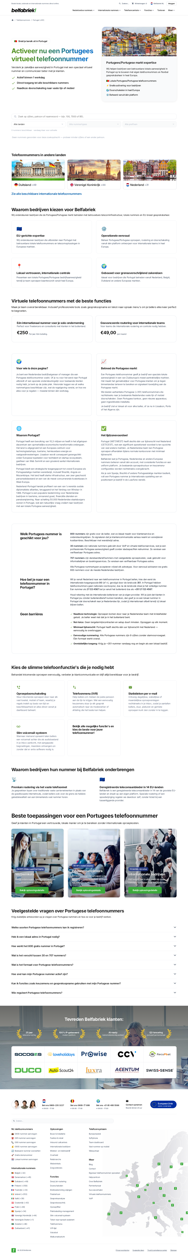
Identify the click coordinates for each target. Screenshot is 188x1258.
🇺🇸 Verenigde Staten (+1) (22, 1219)
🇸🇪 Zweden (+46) (19, 1224)
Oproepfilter (55, 1207)
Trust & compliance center (157, 1250)
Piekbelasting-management (62, 1211)
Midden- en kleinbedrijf (60, 1151)
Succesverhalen (96, 1190)
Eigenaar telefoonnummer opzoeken (104, 1173)
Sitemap (173, 1250)
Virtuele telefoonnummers (100, 1194)
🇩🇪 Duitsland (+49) (19, 1181)
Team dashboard (96, 1142)
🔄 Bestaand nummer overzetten (25, 1151)
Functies (54, 1176)
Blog (91, 1164)
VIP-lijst (53, 1228)
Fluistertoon (55, 1194)
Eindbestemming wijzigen (61, 1190)
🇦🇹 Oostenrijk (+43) (20, 1202)
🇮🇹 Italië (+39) (17, 1198)
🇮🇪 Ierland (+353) (19, 1194)
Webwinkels (55, 1163)
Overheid (54, 1155)
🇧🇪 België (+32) (18, 1173)
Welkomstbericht (57, 1237)
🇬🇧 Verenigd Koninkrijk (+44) (24, 1215)
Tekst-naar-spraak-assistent (62, 1219)
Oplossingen (56, 1129)
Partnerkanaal (95, 1185)
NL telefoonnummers (22, 1129)
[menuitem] (83, 10)
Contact (92, 1168)
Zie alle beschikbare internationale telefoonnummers (46, 193)
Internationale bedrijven (60, 1146)
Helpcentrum (94, 1177)
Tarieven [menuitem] (161, 10)
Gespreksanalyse (57, 1198)
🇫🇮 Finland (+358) (19, 1185)
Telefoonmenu (56, 1224)
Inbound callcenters (58, 1142)
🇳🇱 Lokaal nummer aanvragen (24, 1159)
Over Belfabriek (95, 1181)
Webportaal (94, 1151)
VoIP (91, 1198)
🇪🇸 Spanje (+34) (18, 1211)
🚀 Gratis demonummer (21, 1155)
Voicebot (54, 1232)
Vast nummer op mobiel (99, 1146)
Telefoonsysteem (98, 1129)
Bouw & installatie (57, 1134)
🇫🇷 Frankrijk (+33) (19, 1190)
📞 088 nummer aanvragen (23, 1142)
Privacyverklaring (122, 1250)
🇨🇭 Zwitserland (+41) (20, 1228)
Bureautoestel (95, 1134)
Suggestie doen (138, 1250)
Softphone (93, 1138)
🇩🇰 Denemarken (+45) (21, 1177)
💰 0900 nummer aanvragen (24, 1146)
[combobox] (64, 1121)
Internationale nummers (23, 1168)
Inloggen (171, 3)
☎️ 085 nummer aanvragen (23, 1138)
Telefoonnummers (23, 20)
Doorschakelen (56, 1185)
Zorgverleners (56, 1168)
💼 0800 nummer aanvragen (24, 1134)
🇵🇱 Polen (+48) (18, 1207)
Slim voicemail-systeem (60, 1215)
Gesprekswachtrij (57, 1202)
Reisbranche (55, 1159)
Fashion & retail (56, 1138)
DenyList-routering (58, 1181)
